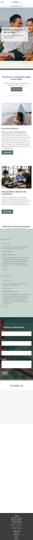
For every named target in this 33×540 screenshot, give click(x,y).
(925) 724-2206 (8, 252)
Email (3, 340)
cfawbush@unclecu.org (11, 291)
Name (3, 330)
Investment (16, 535)
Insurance (16, 538)
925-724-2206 (18, 518)
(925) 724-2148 (8, 288)
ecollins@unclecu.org (10, 255)
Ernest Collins (6, 243)
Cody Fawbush (7, 280)
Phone (3, 349)
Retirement (16, 533)
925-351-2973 (18, 519)
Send (5, 373)
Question (4, 359)
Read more (6, 270)
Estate (16, 536)
